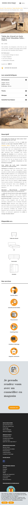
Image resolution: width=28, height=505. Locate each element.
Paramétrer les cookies (17, 500)
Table (4, 472)
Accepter (4, 502)
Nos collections (8, 8)
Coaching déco (7, 452)
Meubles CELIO (5, 145)
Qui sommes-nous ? (8, 424)
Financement (14, 319)
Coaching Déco (14, 332)
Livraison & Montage (14, 344)
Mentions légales (7, 431)
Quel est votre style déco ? (10, 441)
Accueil (2, 8)
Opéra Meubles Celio (18, 8)
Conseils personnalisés (14, 307)
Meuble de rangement (9, 474)
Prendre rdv (14, 407)
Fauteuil (5, 469)
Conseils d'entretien (8, 438)
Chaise (4, 471)
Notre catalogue (7, 429)
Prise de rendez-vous (8, 426)
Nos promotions (7, 479)
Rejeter (11, 502)
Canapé (5, 467)
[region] (14, 22)
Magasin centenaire (14, 356)
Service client (14, 295)
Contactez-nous (7, 436)
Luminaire (5, 477)
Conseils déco (6, 440)
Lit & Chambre (6, 476)
